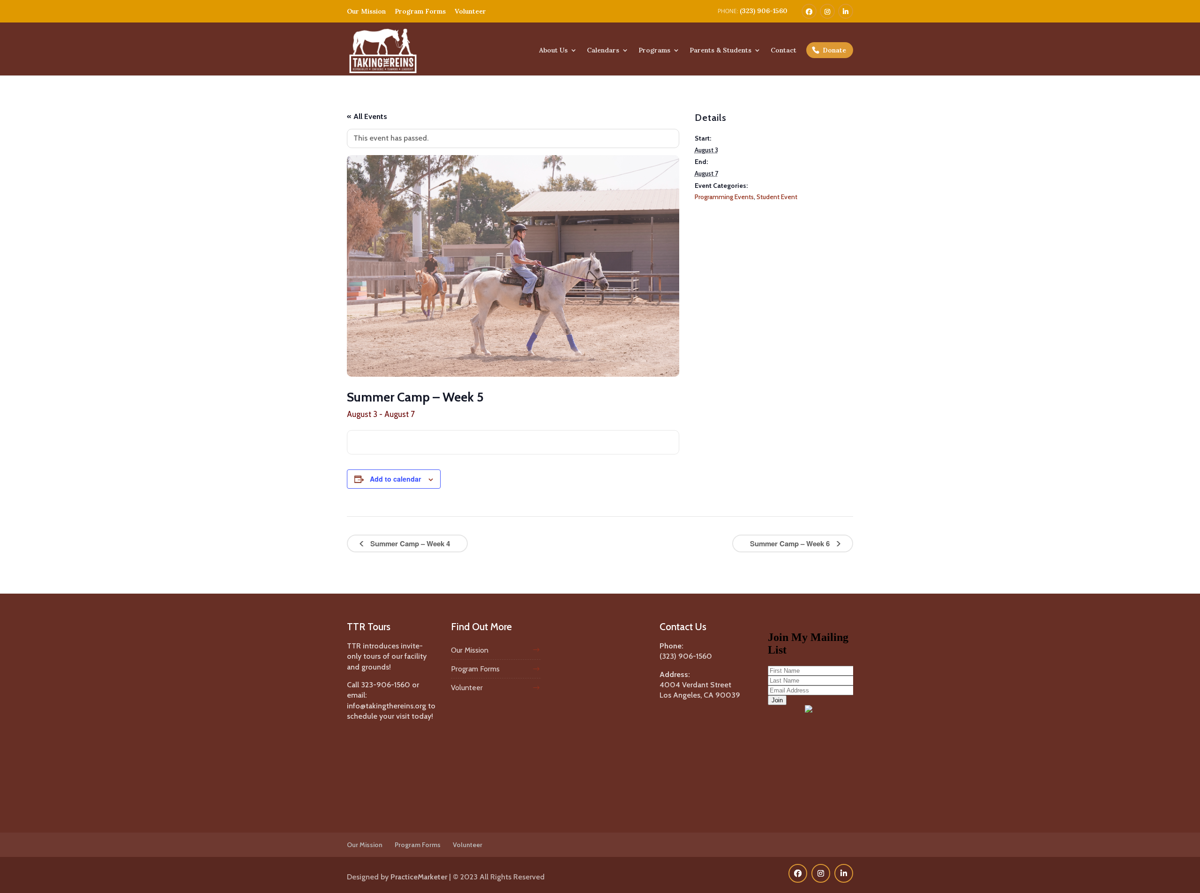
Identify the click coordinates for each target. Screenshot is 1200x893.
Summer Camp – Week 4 (409, 543)
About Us (553, 50)
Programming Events (724, 197)
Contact (783, 50)
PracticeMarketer (418, 876)
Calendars (603, 50)
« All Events (367, 116)
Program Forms (420, 11)
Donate (834, 50)
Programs (654, 50)
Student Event (777, 197)
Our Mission (366, 11)
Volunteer (470, 11)
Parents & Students (720, 50)
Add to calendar (395, 479)
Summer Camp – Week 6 (791, 543)
